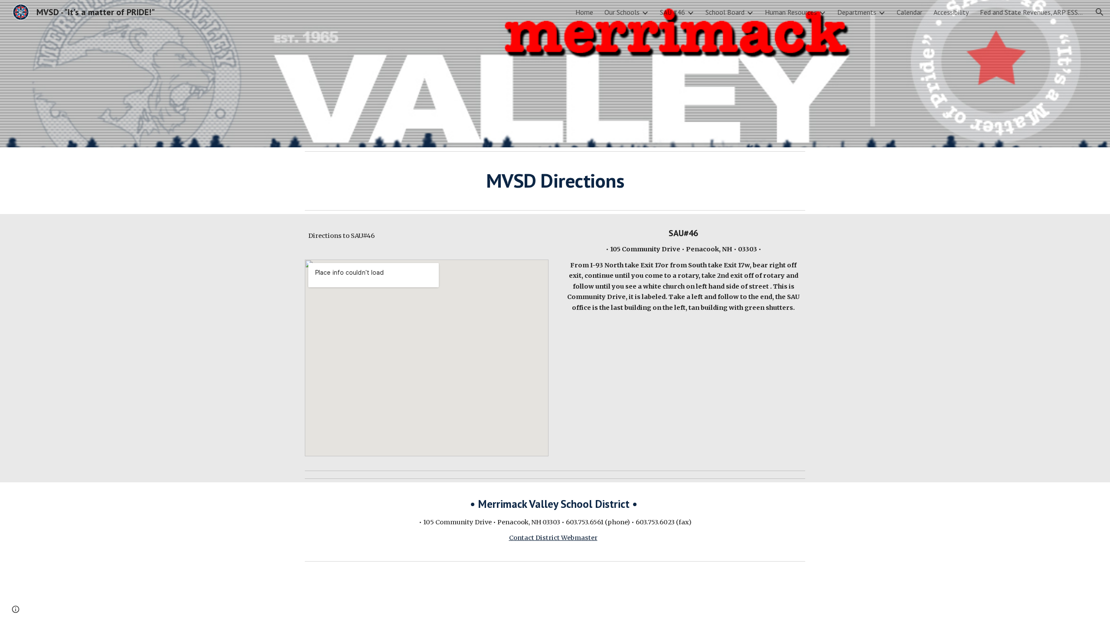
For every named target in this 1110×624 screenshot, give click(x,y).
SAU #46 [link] (672, 12)
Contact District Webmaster (553, 538)
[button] (1099, 12)
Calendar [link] (909, 12)
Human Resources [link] (791, 12)
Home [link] (584, 12)
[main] (555, 181)
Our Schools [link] (622, 12)
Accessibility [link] (951, 12)
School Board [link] (724, 12)
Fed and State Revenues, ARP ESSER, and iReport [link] (1032, 12)
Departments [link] (856, 12)
